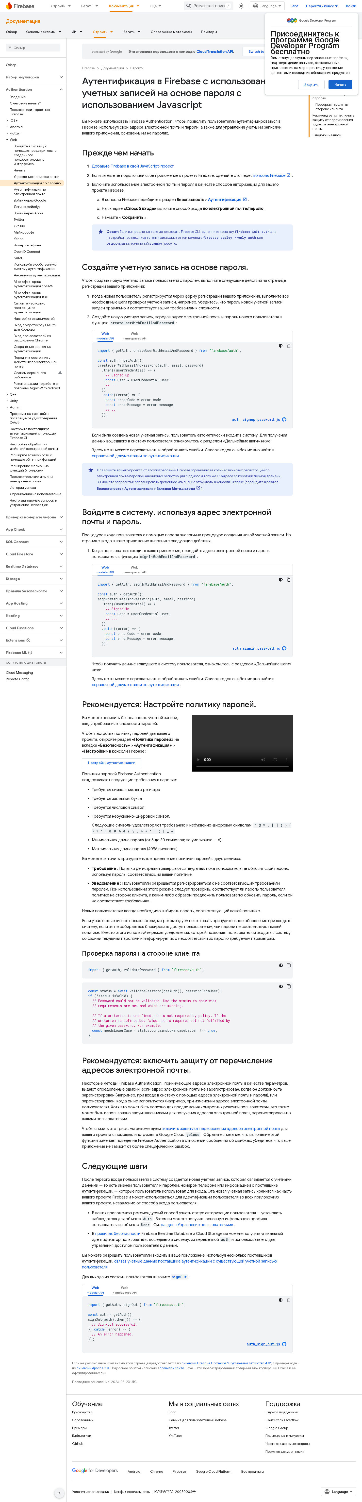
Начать (340, 84)
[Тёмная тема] (281, 346)
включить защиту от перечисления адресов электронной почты (221, 1128)
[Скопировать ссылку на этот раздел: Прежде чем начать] (159, 153)
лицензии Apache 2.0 (93, 1368)
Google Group (276, 1428)
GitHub (77, 1443)
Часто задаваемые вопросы (287, 1443)
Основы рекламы (40, 32)
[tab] (105, 336)
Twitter (174, 1428)
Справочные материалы (171, 32)
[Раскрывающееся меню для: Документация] (139, 6)
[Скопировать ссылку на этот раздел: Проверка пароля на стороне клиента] (206, 954)
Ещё (153, 6)
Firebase (88, 68)
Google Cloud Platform (213, 1471)
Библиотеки (81, 1436)
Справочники (83, 1420)
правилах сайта (172, 1368)
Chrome (156, 1471)
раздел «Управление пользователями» (197, 1224)
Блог (294, 6)
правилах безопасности (117, 1233)
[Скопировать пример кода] (289, 346)
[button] (29, 77)
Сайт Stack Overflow (281, 1420)
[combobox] (208, 5)
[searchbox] (33, 47)
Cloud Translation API (215, 51)
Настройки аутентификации (111, 762)
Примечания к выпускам (284, 1436)
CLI (190, 231)
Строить (58, 6)
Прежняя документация (284, 1451)
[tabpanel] (192, 385)
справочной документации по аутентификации (135, 456)
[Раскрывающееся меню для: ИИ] (82, 32)
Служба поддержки (281, 1412)
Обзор (11, 32)
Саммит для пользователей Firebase (198, 1420)
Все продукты (252, 1471)
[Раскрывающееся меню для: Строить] (71, 6)
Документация (121, 6)
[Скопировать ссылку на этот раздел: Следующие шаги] (152, 1167)
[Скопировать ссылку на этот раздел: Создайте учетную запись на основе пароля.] (253, 268)
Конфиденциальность (132, 1492)
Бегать (86, 6)
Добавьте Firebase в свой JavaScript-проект (133, 166)
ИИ (74, 32)
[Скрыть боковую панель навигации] (59, 1493)
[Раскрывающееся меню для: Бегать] (98, 6)
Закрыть (311, 85)
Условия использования (91, 1492)
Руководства (82, 1412)
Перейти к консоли (322, 6)
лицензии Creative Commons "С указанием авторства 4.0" (226, 1363)
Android (134, 1471)
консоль (269, 175)
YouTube (175, 1436)
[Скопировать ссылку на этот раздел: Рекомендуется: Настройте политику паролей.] (263, 705)
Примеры (209, 32)
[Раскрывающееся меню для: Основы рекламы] (61, 32)
